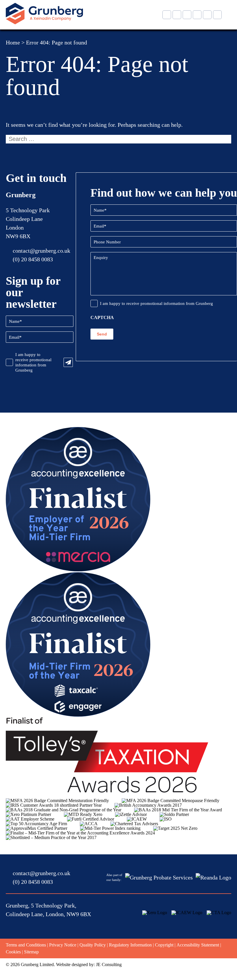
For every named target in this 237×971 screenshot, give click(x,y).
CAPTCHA (102, 317)
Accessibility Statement (198, 944)
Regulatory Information (130, 944)
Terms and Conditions (26, 944)
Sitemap (31, 951)
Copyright (164, 944)
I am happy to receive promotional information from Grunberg (33, 362)
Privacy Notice (62, 944)
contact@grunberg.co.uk (41, 250)
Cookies (13, 951)
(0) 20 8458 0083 (33, 259)
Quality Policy (92, 944)
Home (13, 42)
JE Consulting (109, 964)
